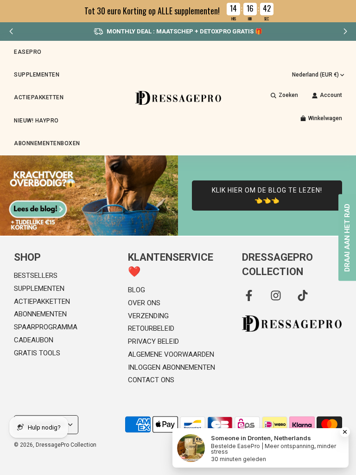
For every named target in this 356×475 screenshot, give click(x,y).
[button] (345, 31)
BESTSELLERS (35, 275)
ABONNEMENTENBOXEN (47, 143)
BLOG (136, 290)
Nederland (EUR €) (315, 74)
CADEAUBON (33, 340)
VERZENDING (148, 316)
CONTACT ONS (151, 380)
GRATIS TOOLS (37, 353)
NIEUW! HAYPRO (36, 120)
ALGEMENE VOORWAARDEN (171, 354)
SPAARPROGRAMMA (45, 327)
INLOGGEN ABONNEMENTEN (171, 367)
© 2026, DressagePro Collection (55, 445)
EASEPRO (28, 52)
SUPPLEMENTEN (39, 288)
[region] (178, 11)
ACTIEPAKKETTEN (39, 97)
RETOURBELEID (151, 328)
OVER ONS (144, 303)
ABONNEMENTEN (40, 314)
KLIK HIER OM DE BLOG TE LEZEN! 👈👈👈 (267, 195)
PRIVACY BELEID (153, 341)
